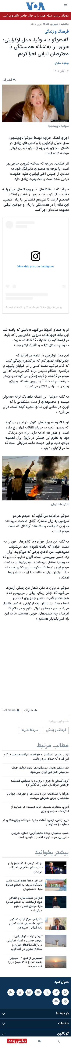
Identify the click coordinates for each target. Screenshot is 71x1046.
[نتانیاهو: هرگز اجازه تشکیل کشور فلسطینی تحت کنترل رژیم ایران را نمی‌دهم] (55, 923)
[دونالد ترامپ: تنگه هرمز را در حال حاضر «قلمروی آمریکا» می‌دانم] (55, 867)
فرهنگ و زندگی (56, 32)
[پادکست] (65, 1001)
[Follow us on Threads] (20, 992)
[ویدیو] (39, 1041)
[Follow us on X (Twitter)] (47, 992)
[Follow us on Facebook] (65, 992)
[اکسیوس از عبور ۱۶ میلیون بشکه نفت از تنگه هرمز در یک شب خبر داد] (55, 962)
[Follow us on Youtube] (38, 992)
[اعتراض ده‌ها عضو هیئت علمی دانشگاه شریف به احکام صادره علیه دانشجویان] (55, 885)
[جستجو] (58, 1041)
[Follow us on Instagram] (29, 992)
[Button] (9, 79)
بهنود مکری (62, 63)
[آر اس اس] (11, 992)
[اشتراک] (56, 1001)
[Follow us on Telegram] (56, 992)
